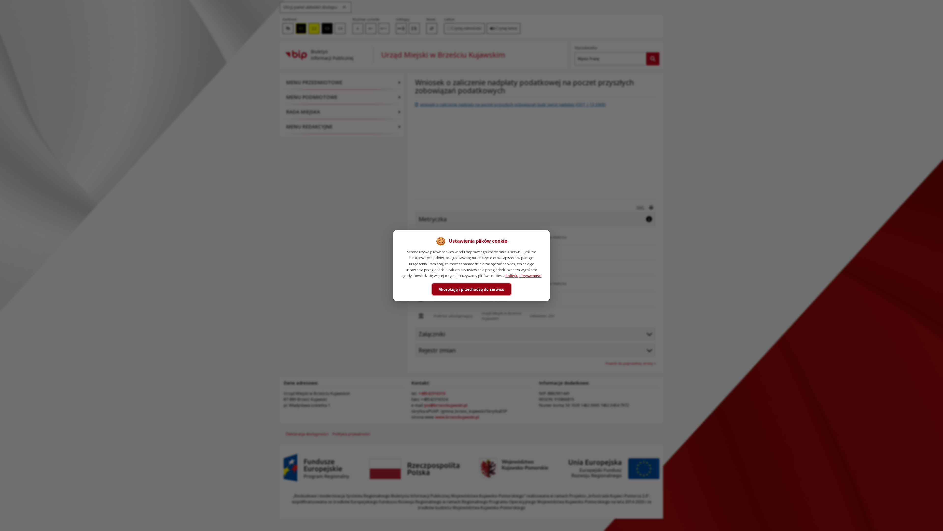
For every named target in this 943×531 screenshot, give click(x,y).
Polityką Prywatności (523, 275)
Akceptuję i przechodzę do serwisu (471, 289)
